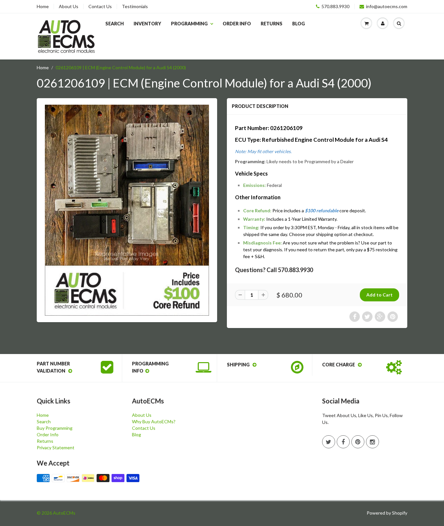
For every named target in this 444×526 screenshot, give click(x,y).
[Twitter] (328, 441)
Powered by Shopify (387, 513)
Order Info (237, 23)
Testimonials (135, 6)
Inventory (147, 23)
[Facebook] (343, 441)
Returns (271, 23)
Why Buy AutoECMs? (154, 421)
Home (43, 6)
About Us (68, 6)
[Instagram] (372, 441)
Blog (298, 23)
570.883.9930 (335, 6)
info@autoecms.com (386, 6)
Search (114, 23)
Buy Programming (54, 428)
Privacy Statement (55, 447)
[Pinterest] (357, 441)
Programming (189, 23)
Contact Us (100, 6)
